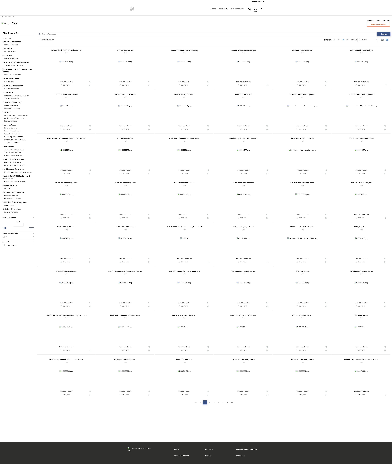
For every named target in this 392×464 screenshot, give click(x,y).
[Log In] (255, 9)
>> (232, 402)
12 (334, 40)
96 (347, 40)
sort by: (354, 40)
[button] (90, 85)
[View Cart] (261, 9)
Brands (208, 455)
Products (209, 449)
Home (176, 449)
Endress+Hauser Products (246, 449)
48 (343, 40)
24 (338, 40)
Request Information (378, 24)
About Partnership (181, 455)
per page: (327, 40)
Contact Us (240, 455)
